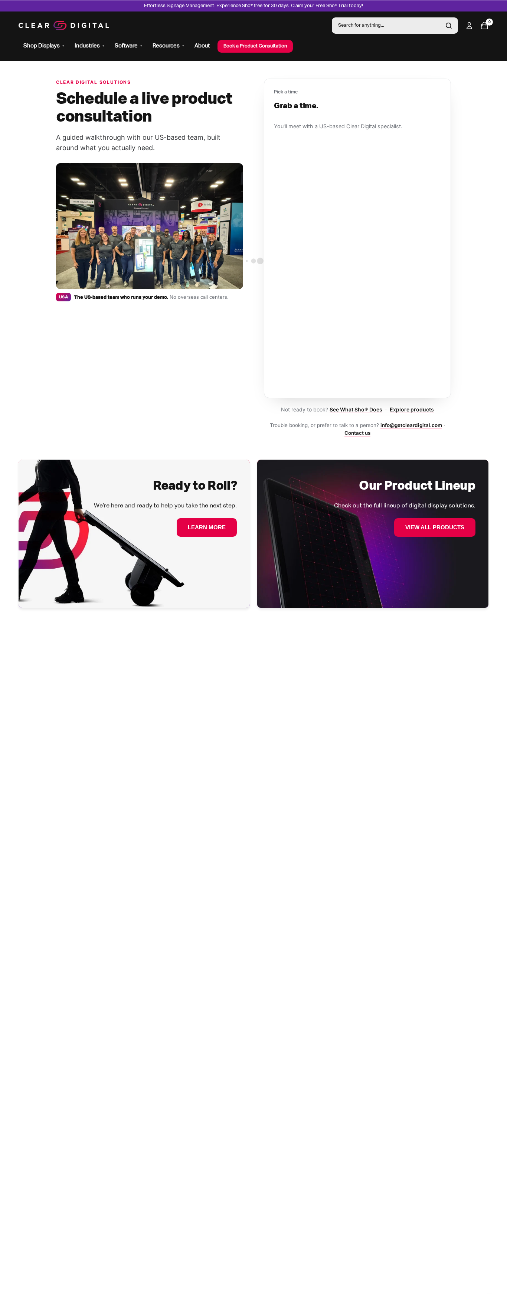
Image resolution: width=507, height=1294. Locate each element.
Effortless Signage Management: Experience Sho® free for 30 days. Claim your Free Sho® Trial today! (253, 5)
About (202, 46)
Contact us (357, 433)
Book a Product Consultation (255, 46)
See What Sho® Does (356, 409)
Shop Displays (44, 46)
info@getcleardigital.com (411, 425)
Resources (169, 46)
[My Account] (469, 25)
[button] (207, 527)
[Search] (448, 25)
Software (129, 46)
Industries (90, 46)
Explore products (412, 409)
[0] (482, 25)
